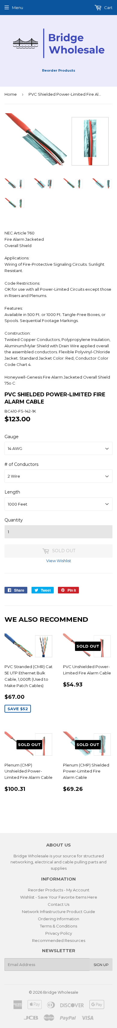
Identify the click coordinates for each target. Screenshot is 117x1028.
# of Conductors (21, 464)
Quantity (13, 520)
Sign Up (101, 964)
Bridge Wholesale (60, 992)
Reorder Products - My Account (58, 889)
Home (10, 94)
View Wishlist (58, 560)
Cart (107, 7)
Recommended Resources (58, 940)
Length (12, 492)
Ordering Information (58, 918)
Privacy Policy (58, 933)
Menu (17, 7)
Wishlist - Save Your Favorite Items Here (58, 897)
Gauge (11, 436)
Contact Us (58, 904)
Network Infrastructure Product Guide (58, 911)
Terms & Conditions (58, 926)
